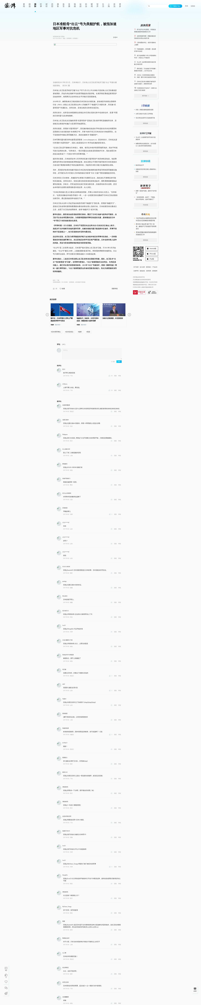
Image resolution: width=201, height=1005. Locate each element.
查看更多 (145, 123)
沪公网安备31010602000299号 (142, 279)
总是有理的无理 (66, 816)
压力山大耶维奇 (66, 493)
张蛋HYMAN (66, 831)
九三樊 (64, 953)
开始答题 (145, 205)
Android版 (153, 248)
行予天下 (64, 743)
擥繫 (63, 921)
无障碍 (193, 6)
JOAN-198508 (66, 566)
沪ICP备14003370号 (139, 277)
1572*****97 (65, 522)
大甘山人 (64, 384)
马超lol (64, 699)
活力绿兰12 (65, 610)
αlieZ (63, 684)
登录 (186, 6)
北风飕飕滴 (65, 997)
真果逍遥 (64, 713)
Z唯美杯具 (65, 787)
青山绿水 (64, 596)
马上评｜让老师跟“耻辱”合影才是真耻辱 (146, 138)
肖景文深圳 (65, 982)
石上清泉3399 (66, 449)
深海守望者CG (66, 478)
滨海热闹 (64, 508)
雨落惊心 (64, 757)
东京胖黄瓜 (65, 967)
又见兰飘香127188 (67, 640)
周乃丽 (64, 669)
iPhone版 (153, 254)
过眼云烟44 (65, 420)
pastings (64, 581)
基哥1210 (64, 772)
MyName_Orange (66, 906)
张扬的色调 (65, 728)
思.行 (63, 369)
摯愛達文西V (66, 938)
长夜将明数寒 (66, 405)
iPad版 (152, 259)
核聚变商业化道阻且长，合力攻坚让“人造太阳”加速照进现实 (146, 145)
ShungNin (65, 875)
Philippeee (65, 434)
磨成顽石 (64, 464)
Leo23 (64, 625)
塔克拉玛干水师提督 (68, 654)
